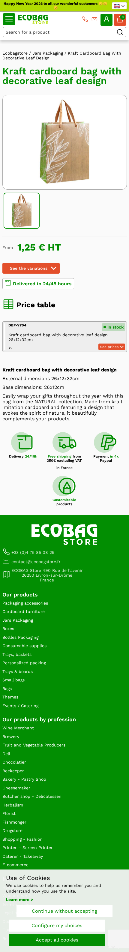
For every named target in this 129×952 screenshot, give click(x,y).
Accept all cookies (57, 940)
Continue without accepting (64, 911)
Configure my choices (57, 925)
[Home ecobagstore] (33, 19)
